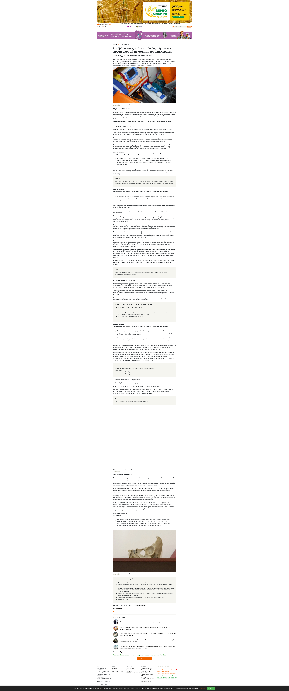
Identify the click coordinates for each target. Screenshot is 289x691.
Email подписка (144, 677)
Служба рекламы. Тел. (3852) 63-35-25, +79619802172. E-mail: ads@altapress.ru (148, 680)
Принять (210, 688)
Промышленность (174, 23)
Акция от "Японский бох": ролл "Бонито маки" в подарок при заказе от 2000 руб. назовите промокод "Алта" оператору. (167, 677)
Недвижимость (138, 23)
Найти (189, 26)
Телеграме (137, 605)
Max (144, 605)
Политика (165, 23)
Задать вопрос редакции (163, 671)
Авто (153, 23)
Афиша (142, 675)
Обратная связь (130, 668)
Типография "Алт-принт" (118, 671)
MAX (151, 681)
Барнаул (120, 612)
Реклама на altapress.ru (146, 668)
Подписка (114, 668)
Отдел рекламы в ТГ (146, 669)
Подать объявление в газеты (148, 674)
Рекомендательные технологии (146, 672)
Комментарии (144, 659)
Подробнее (201, 688)
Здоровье (158, 23)
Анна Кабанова (117, 608)
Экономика (147, 23)
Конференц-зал (115, 669)
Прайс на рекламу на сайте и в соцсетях (166, 673)
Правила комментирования (133, 672)
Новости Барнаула (127, 23)
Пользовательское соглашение (131, 670)
